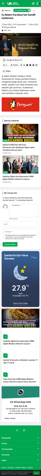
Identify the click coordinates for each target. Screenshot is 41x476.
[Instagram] (24, 430)
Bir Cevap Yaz (10, 193)
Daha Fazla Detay (20, 303)
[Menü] (3, 3)
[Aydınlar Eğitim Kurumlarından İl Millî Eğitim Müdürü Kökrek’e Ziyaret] (20, 169)
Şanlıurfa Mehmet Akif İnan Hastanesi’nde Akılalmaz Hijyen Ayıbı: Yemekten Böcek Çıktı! (19, 324)
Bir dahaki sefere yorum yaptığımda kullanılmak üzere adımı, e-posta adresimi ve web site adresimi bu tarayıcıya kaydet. (20, 237)
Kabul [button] (36, 473)
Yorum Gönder (10, 244)
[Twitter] (17, 430)
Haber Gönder (10, 418)
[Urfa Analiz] (13, 3)
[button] (33, 3)
